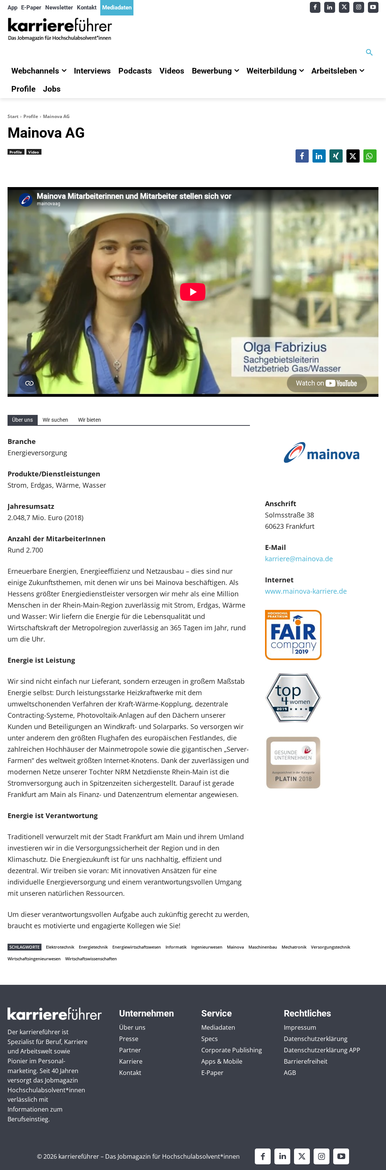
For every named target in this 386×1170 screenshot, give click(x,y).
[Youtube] (373, 7)
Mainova (235, 947)
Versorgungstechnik (330, 947)
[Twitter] (344, 7)
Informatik (176, 947)
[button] (369, 53)
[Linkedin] (329, 7)
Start (13, 116)
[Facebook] (315, 7)
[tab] (22, 420)
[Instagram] (358, 7)
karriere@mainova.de (299, 558)
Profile (30, 116)
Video (33, 152)
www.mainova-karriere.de (306, 591)
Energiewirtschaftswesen (136, 947)
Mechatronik (294, 947)
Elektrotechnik (60, 947)
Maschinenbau (262, 947)
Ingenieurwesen (206, 947)
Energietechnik (93, 947)
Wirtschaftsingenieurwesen (34, 958)
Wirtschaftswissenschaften (91, 958)
